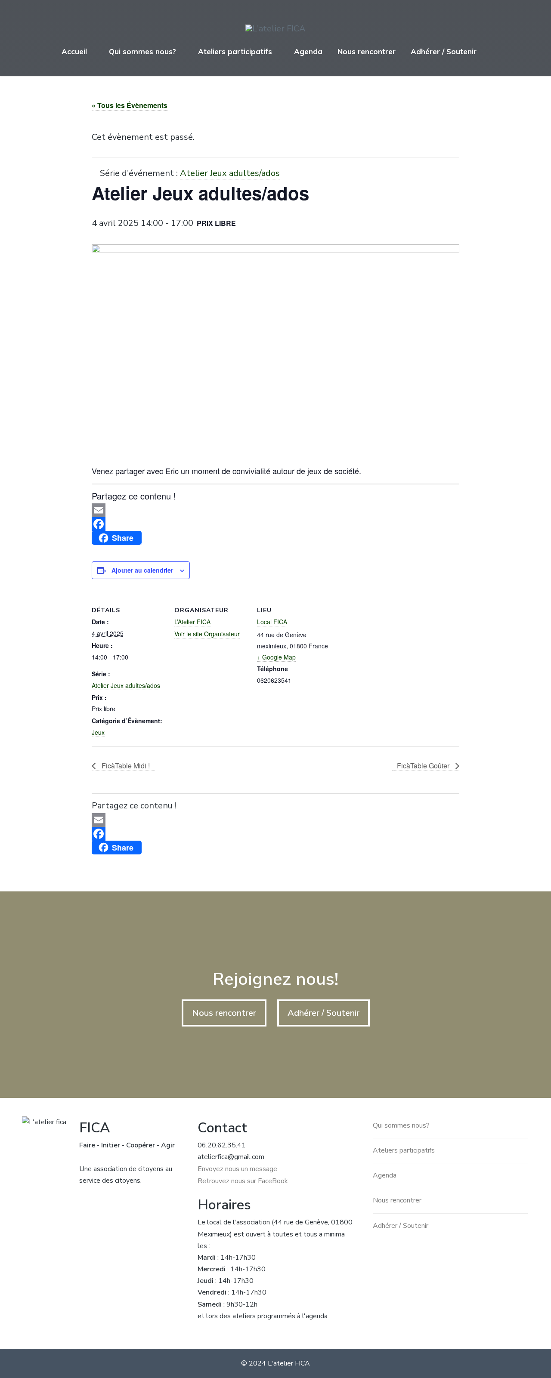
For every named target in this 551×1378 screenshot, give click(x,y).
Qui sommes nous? (142, 51)
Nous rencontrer (366, 51)
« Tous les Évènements (129, 105)
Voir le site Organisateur (207, 633)
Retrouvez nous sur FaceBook (243, 1181)
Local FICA (272, 621)
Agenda (308, 51)
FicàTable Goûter (424, 766)
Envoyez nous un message (237, 1169)
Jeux (98, 732)
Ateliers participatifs (235, 51)
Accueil (74, 51)
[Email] (275, 510)
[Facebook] (275, 524)
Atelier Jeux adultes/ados (126, 685)
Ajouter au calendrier (142, 570)
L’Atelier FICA (192, 621)
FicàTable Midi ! (125, 766)
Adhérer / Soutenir (444, 51)
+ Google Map (276, 657)
